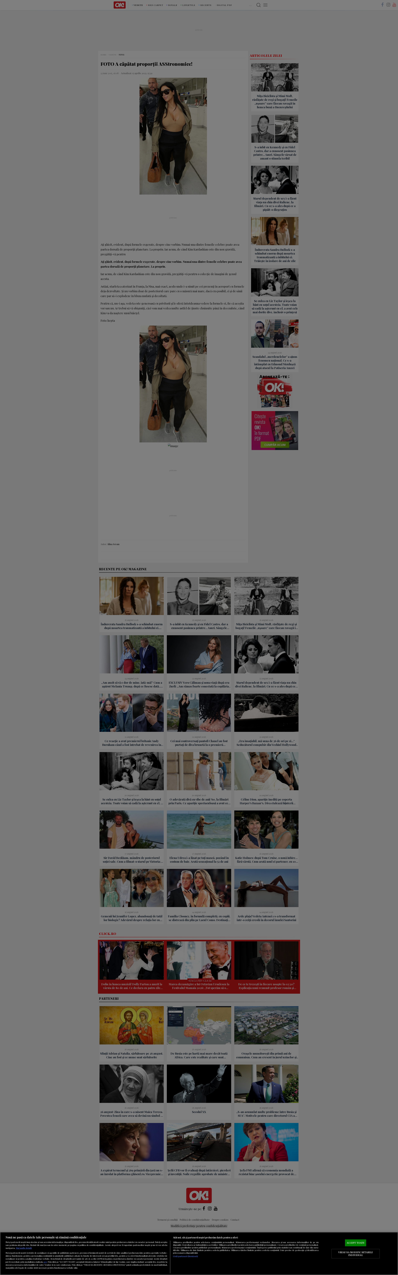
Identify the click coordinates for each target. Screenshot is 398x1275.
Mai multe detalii (24, 1248)
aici (45, 1261)
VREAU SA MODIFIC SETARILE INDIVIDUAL (355, 1254)
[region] (199, 1253)
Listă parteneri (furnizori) (185, 1256)
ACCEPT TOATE (356, 1242)
